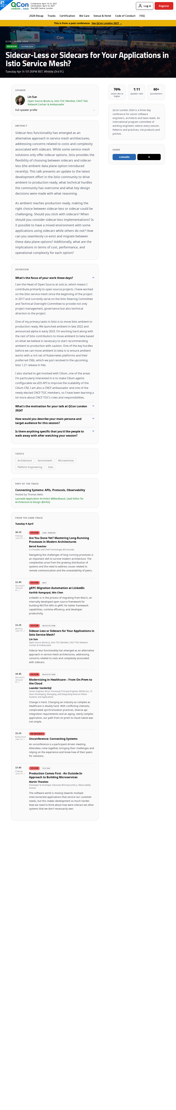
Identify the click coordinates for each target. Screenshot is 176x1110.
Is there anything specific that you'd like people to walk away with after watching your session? (49, 433)
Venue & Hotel (102, 16)
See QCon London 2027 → (107, 23)
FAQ (142, 16)
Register (164, 6)
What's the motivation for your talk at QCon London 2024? (51, 408)
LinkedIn (124, 157)
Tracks (51, 16)
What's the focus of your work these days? (44, 278)
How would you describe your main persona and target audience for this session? (48, 421)
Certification (67, 16)
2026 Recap (36, 16)
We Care (84, 16)
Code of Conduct (125, 16)
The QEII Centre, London (42, 8)
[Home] (17, 6)
